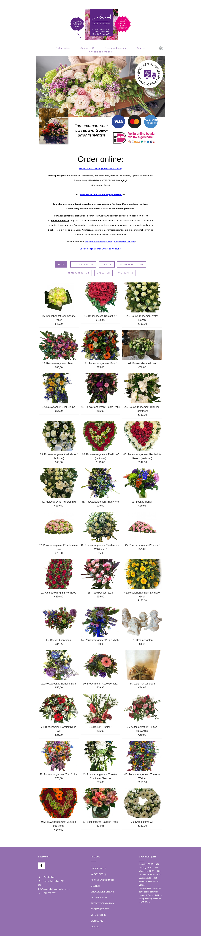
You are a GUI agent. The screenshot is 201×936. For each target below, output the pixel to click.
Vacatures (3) (87, 48)
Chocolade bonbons (100, 51)
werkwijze (97, 921)
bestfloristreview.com (124, 241)
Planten (106, 264)
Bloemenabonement (116, 48)
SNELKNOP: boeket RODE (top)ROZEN (101, 194)
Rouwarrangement (131, 264)
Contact (95, 926)
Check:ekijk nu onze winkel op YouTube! (100, 248)
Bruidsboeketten (78, 273)
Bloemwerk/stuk (83, 264)
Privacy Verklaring (102, 903)
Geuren (141, 48)
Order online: (63, 48)
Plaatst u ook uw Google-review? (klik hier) (100, 168)
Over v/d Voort (100, 909)
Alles (61, 264)
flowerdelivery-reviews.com (98, 241)
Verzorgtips (98, 915)
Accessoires (125, 273)
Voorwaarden (99, 897)
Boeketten (103, 273)
